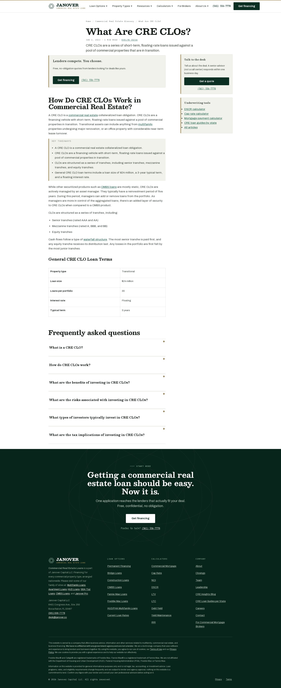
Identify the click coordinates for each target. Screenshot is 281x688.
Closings (200, 573)
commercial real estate (83, 115)
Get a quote (206, 81)
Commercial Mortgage (163, 566)
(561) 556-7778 (221, 6)
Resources (144, 6)
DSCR (154, 587)
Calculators (165, 6)
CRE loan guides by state (200, 122)
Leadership (202, 587)
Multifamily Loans (76, 585)
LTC (153, 601)
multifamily (145, 124)
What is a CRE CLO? (66, 347)
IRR (153, 622)
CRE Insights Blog (206, 594)
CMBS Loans (63, 593)
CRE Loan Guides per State (211, 601)
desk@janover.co (57, 617)
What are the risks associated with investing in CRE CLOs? (98, 399)
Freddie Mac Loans (117, 601)
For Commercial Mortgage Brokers (210, 624)
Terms (229, 679)
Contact (200, 615)
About (199, 566)
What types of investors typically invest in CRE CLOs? (94, 417)
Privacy (218, 679)
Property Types (122, 6)
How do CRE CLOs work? (69, 364)
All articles (191, 127)
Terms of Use (156, 649)
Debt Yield (156, 608)
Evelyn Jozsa (130, 40)
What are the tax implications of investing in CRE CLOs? (97, 434)
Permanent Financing (119, 566)
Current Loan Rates (118, 615)
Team (199, 580)
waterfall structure (95, 239)
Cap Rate (156, 573)
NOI (153, 580)
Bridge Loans (114, 573)
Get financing (246, 6)
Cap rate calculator (196, 113)
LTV (153, 594)
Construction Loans (118, 580)
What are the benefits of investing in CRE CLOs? (89, 382)
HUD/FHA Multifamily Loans (122, 608)
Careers (200, 608)
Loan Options (98, 6)
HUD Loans (74, 589)
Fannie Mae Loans (117, 594)
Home (88, 21)
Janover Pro (81, 593)
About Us (201, 6)
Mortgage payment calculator (203, 118)
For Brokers (184, 6)
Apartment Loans (57, 589)
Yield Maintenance (161, 615)
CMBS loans (109, 186)
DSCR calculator (194, 109)
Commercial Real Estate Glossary (114, 21)
